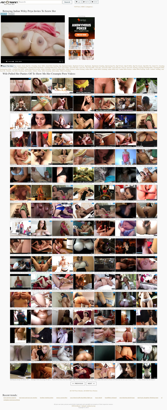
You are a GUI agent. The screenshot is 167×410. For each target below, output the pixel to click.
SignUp (87, 2)
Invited (152, 69)
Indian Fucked (70, 69)
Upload (95, 2)
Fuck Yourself (116, 67)
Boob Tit (155, 66)
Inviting (158, 69)
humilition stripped (111, 397)
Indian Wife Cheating (100, 69)
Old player (11, 14)
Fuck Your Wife (106, 67)
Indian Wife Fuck (113, 69)
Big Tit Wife (128, 66)
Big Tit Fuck (119, 66)
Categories (89, 6)
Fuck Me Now (74, 67)
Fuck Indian (65, 67)
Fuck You (98, 67)
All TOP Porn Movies (76, 391)
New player (4, 14)
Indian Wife (89, 69)
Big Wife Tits (147, 66)
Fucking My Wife (159, 67)
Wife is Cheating (65, 71)
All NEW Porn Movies (90, 391)
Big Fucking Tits (110, 66)
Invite (148, 69)
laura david (98, 397)
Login (79, 2)
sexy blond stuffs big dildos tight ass (81, 397)
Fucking (135, 67)
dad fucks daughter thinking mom (148, 397)
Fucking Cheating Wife (145, 67)
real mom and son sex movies (28, 397)
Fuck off (129, 67)
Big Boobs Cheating (98, 66)
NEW (83, 6)
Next (90, 383)
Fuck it (124, 67)
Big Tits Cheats (137, 66)
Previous (79, 383)
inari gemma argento (9, 397)
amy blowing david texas (127, 397)
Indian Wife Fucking (139, 69)
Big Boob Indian (67, 66)
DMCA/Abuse (76, 406)
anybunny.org (91, 406)
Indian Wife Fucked (125, 69)
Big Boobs (88, 66)
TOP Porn (77, 6)
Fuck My (82, 67)
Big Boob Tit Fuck (78, 66)
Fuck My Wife (90, 67)
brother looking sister (46, 397)
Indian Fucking (79, 69)
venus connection (61, 397)
